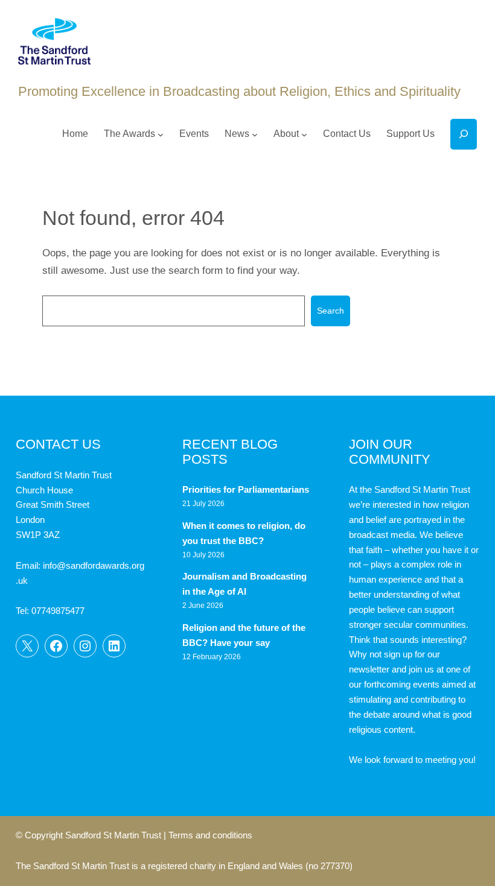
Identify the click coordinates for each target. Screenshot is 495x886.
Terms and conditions (210, 835)
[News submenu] (255, 134)
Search (330, 310)
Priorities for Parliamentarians (245, 490)
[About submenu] (304, 134)
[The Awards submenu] (161, 134)
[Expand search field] (463, 134)
